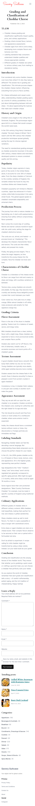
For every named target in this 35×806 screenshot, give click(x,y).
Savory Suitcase (9, 768)
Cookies (5, 735)
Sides (5, 748)
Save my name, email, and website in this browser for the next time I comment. (17, 660)
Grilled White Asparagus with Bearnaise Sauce (22, 680)
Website (4, 649)
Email (4, 639)
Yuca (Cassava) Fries (20, 690)
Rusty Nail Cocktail (19, 700)
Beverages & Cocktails (10, 721)
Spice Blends (7, 759)
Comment (5, 601)
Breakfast (6, 724)
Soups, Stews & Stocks (11, 755)
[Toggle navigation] (30, 4)
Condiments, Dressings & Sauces (15, 731)
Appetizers (7, 718)
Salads (5, 745)
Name (4, 629)
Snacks (5, 752)
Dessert (5, 738)
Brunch (5, 728)
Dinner (5, 742)
